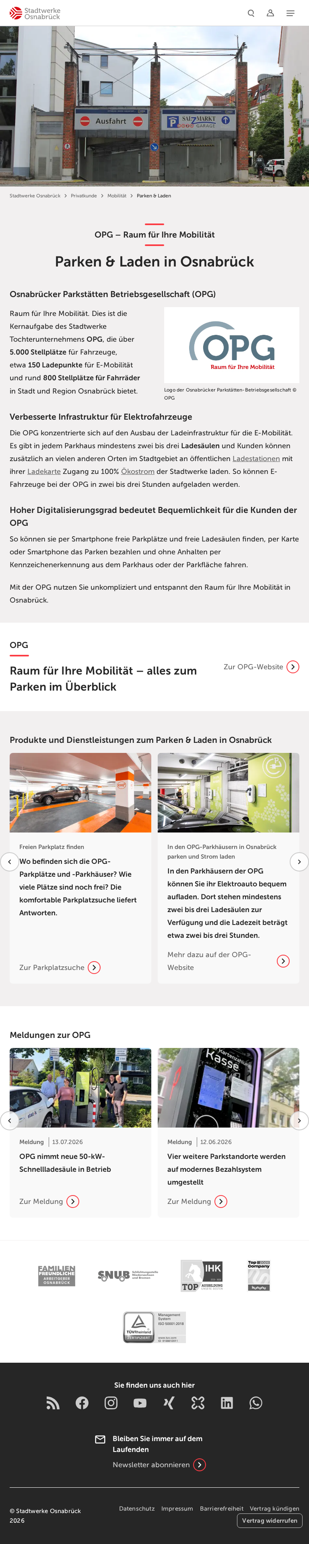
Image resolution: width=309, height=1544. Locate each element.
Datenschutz (137, 1508)
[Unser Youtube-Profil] (140, 1403)
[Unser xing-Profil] (169, 1403)
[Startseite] (35, 13)
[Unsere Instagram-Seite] (111, 1403)
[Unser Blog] (53, 1403)
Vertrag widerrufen (269, 1520)
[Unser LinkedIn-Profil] (227, 1403)
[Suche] (251, 12)
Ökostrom (137, 472)
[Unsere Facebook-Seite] (82, 1403)
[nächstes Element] (299, 861)
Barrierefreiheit (221, 1508)
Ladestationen (256, 459)
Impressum (177, 1508)
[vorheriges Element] (9, 861)
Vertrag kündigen (274, 1508)
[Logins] (270, 13)
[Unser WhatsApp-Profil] (256, 1403)
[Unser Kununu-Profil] (198, 1403)
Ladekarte (44, 472)
